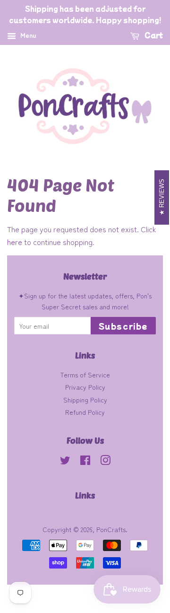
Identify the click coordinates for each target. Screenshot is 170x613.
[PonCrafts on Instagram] (105, 461)
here (14, 241)
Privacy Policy (85, 387)
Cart (153, 35)
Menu (27, 35)
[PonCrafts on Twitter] (65, 461)
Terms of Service (85, 374)
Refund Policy (85, 412)
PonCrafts (111, 529)
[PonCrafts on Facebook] (85, 461)
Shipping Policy (85, 399)
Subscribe (123, 326)
